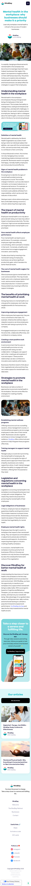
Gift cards (15, 835)
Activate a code (15, 831)
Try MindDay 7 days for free (15, 651)
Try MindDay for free (17, 606)
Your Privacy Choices (12, 881)
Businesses (15, 812)
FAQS (15, 828)
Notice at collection (8, 884)
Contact (15, 815)
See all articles (15, 700)
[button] (28, 3)
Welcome (15, 805)
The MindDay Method (16, 808)
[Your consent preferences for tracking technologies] (28, 883)
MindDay (11, 439)
